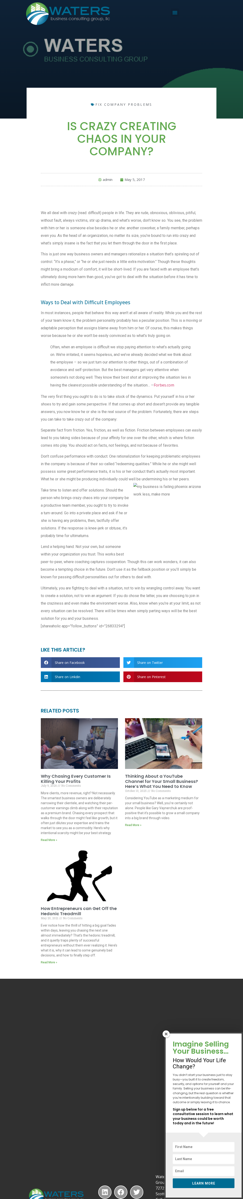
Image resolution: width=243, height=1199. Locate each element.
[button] (175, 12)
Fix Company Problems (123, 104)
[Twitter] (136, 1192)
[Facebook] (120, 1192)
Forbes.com (164, 385)
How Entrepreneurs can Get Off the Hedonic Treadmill (79, 911)
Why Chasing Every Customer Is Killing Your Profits (76, 778)
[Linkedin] (105, 1192)
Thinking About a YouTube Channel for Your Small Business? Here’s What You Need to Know (161, 781)
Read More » (49, 840)
